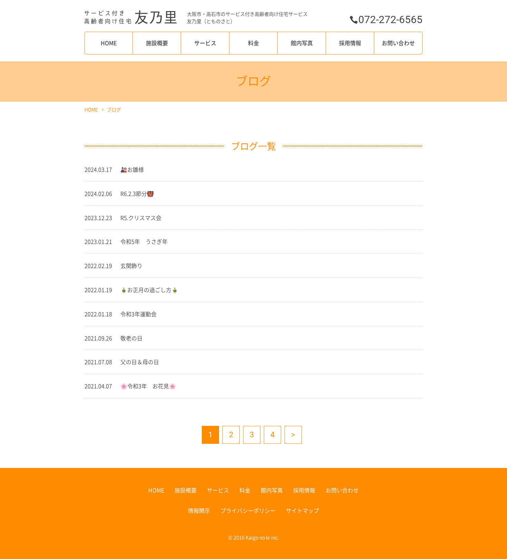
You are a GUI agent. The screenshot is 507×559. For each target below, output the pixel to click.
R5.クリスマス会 (140, 217)
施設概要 (157, 43)
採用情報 (350, 43)
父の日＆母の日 (139, 362)
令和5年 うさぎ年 (144, 241)
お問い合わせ (398, 43)
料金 (253, 43)
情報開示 (199, 510)
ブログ (114, 109)
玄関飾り (131, 265)
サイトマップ (302, 510)
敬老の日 (131, 338)
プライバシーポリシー (248, 510)
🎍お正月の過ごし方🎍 (149, 290)
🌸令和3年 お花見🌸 (148, 386)
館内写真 (302, 43)
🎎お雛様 (132, 169)
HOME (109, 43)
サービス (205, 43)
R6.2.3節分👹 (137, 193)
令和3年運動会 (138, 314)
